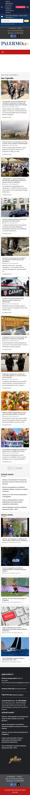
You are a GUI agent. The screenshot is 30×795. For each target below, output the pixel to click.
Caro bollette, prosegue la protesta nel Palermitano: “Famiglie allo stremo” (14, 450)
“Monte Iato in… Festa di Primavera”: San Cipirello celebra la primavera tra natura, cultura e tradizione (14, 180)
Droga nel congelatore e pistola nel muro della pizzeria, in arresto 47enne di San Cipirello (14, 375)
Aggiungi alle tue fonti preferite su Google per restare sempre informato (9, 7)
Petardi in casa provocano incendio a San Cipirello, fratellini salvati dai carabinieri (14, 259)
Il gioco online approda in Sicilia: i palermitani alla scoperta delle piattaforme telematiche (13, 502)
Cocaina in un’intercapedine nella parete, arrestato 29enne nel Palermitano (13, 300)
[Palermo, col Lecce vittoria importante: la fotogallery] (15, 587)
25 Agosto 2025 (15, 106)
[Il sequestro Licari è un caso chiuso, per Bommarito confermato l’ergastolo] (15, 325)
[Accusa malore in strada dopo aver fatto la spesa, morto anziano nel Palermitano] (15, 130)
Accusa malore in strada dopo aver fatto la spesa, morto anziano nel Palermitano (15, 142)
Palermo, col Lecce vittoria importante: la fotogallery (14, 495)
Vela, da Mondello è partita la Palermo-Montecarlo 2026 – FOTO (14, 508)
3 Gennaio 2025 (15, 263)
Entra (26, 21)
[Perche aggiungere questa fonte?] (27, 7)
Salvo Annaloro (7, 602)
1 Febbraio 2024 (15, 303)
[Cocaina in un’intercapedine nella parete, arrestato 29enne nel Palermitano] (15, 286)
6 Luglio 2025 (14, 145)
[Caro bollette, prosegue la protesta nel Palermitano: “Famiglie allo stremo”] (15, 437)
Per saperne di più (6, 117)
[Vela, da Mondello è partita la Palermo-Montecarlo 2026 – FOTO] (15, 646)
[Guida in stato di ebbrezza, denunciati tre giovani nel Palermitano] (15, 207)
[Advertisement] (15, 63)
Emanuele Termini (7, 632)
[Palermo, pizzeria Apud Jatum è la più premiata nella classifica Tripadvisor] (15, 400)
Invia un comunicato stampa (15, 30)
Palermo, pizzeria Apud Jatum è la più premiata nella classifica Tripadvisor (14, 413)
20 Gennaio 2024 (15, 340)
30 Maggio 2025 (15, 184)
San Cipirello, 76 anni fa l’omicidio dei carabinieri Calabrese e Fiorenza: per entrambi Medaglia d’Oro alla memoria (14, 103)
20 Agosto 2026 (15, 542)
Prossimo (19, 468)
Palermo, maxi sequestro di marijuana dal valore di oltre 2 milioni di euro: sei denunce (14, 482)
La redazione (12, 28)
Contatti (19, 28)
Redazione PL (7, 106)
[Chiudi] (4, 7)
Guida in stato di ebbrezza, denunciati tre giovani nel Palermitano (14, 220)
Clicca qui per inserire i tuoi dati (8, 24)
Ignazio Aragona (18, 695)
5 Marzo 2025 (14, 223)
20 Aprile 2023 (15, 379)
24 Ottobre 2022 (15, 416)
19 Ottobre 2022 (15, 453)
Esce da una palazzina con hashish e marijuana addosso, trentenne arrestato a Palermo (15, 489)
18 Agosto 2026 (15, 661)
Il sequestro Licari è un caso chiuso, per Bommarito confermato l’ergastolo (14, 338)
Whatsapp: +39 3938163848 (15, 33)
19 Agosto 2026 (16, 632)
